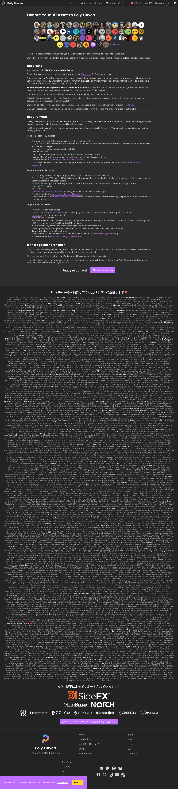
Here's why (129, 105)
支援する (138, 3)
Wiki (130, 739)
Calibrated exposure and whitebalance (49, 191)
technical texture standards (64, 196)
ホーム (82, 734)
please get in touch (107, 233)
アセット (73, 3)
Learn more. (62, 782)
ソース (131, 744)
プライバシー (67, 766)
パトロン (100, 292)
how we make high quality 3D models (68, 159)
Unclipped (36, 215)
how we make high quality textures (67, 194)
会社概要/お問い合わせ (155, 3)
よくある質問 (85, 739)
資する (131, 734)
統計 (130, 748)
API (62, 771)
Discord (53, 128)
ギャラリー (123, 3)
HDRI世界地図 (85, 753)
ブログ (82, 748)
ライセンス (66, 762)
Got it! (77, 782)
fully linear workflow (54, 212)
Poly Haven (15, 3)
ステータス (132, 753)
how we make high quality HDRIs (66, 236)
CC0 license (86, 74)
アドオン (87, 3)
